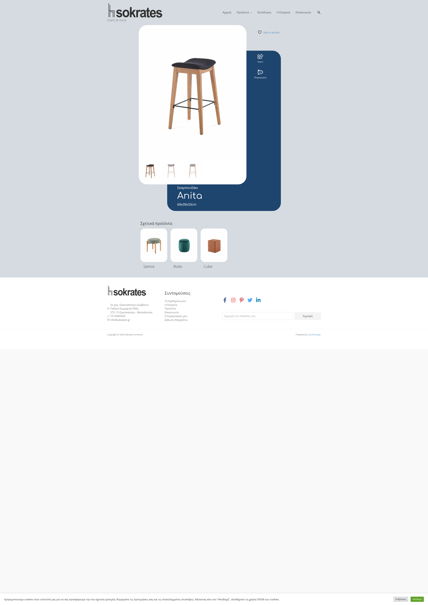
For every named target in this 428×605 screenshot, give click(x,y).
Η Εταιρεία (283, 12)
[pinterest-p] (243, 300)
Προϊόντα (243, 12)
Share (260, 61)
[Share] (260, 56)
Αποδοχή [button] (417, 599)
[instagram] (235, 300)
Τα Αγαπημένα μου (175, 301)
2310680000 (117, 316)
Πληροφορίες (260, 77)
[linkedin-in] (259, 300)
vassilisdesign (314, 334)
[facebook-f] (226, 300)
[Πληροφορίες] (260, 72)
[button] (319, 12)
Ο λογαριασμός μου (176, 316)
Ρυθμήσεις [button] (400, 599)
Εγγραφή (308, 316)
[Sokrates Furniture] (135, 10)
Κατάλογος (264, 12)
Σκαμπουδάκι (187, 187)
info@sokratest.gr (120, 319)
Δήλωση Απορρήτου (176, 319)
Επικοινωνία (303, 12)
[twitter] (251, 300)
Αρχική (227, 12)
